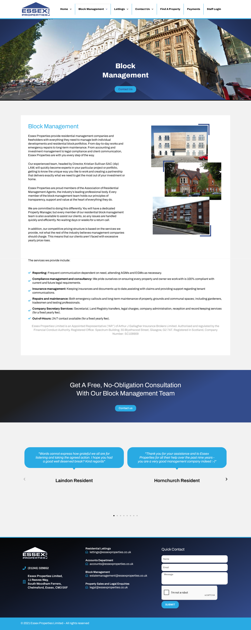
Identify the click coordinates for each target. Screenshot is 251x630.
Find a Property (170, 9)
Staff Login (214, 9)
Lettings (119, 9)
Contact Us (142, 9)
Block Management (91, 9)
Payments (193, 9)
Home (64, 9)
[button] (24, 479)
